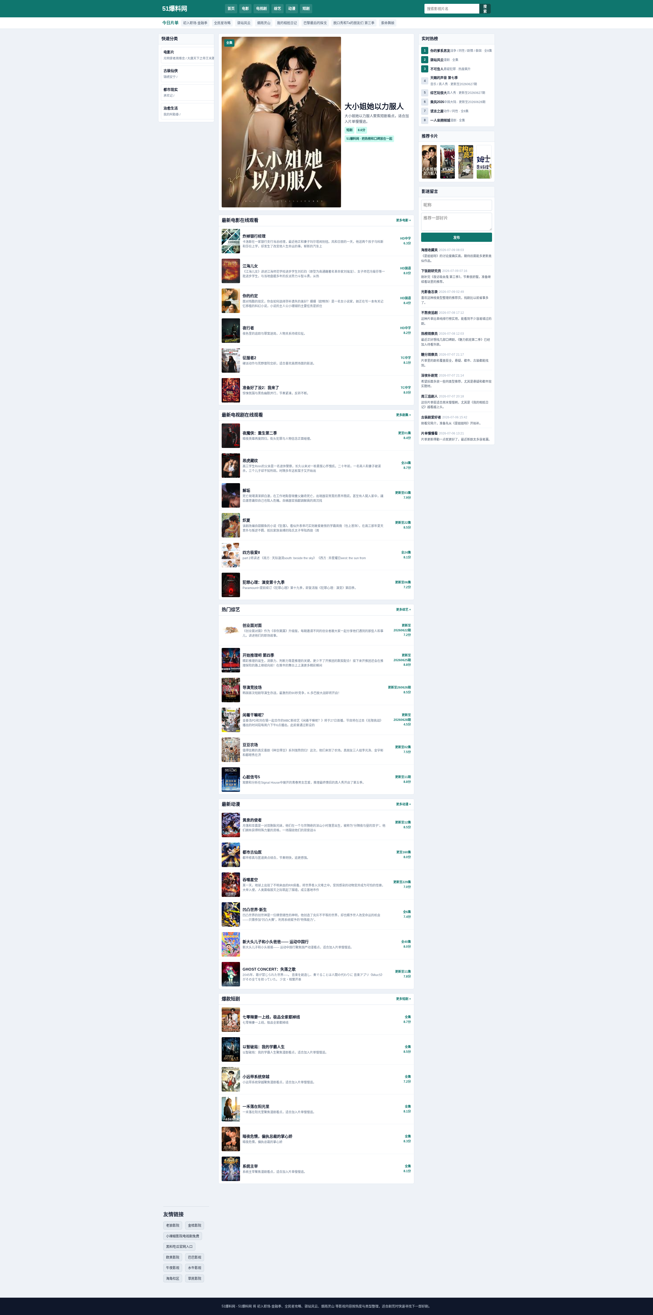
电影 (245, 8)
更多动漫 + (403, 804)
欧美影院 (172, 1257)
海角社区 (172, 1278)
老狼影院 (172, 1225)
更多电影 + (403, 220)
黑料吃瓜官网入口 (179, 1246)
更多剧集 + (403, 415)
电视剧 (261, 8)
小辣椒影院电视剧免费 (182, 1236)
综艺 (277, 8)
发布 (456, 238)
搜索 (485, 9)
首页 (231, 8)
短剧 (306, 8)
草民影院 (194, 1278)
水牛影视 (194, 1268)
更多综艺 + (403, 609)
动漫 (291, 8)
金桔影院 (194, 1225)
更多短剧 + (403, 999)
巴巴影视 (194, 1257)
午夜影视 (172, 1268)
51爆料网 (174, 8)
